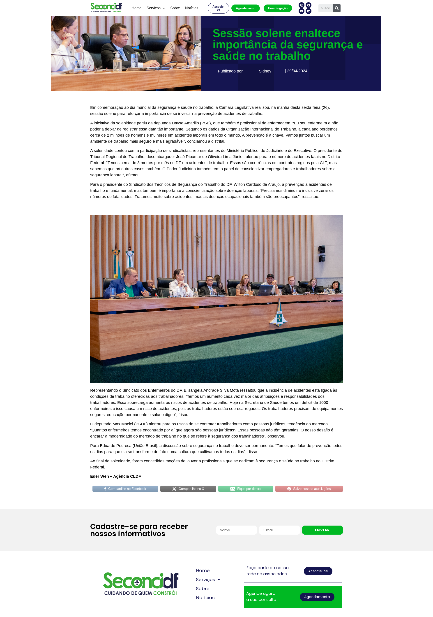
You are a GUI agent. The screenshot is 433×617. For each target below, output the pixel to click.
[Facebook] (308, 5)
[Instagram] (301, 5)
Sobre (175, 8)
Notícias (191, 8)
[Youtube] (301, 11)
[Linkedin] (308, 11)
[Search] (337, 8)
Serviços (154, 8)
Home (136, 8)
